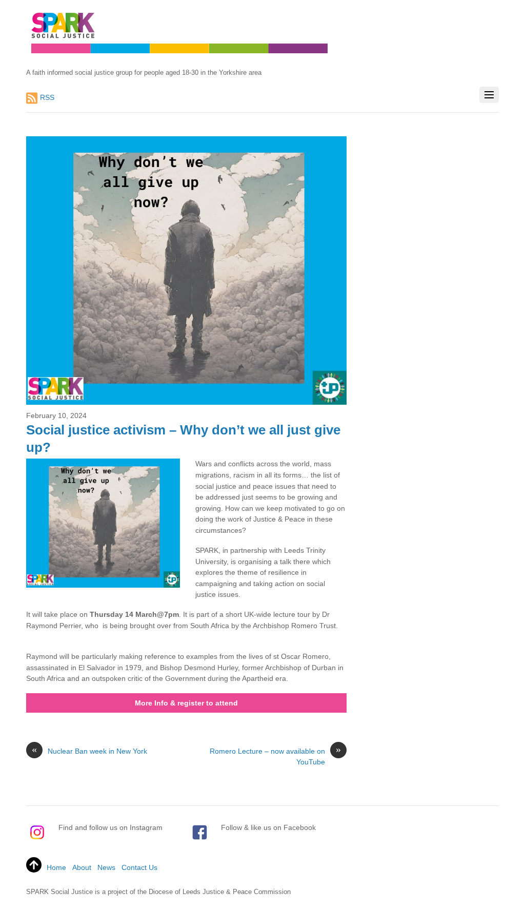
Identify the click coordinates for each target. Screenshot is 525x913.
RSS (47, 97)
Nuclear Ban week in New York (89, 750)
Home (56, 867)
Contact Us (139, 867)
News (106, 867)
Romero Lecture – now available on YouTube (275, 756)
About (81, 867)
